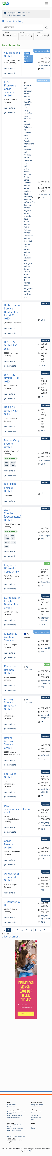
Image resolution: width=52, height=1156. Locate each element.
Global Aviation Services (27, 171)
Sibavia (27, 272)
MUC (43, 759)
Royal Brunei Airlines (27, 222)
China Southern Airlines (27, 258)
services (10, 1123)
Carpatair (28, 91)
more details (9, 68)
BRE (42, 687)
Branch (39, 32)
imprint (33, 1128)
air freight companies (16, 15)
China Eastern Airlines (27, 249)
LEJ (42, 396)
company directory (16, 12)
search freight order (37, 1104)
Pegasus (27, 210)
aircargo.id (34, 1115)
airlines (23, 1112)
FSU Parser (10, 1127)
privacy (33, 1127)
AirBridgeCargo (30, 202)
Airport (22, 32)
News (9, 1102)
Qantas (27, 105)
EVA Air (27, 227)
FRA (42, 69)
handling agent (12, 1115)
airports (19, 1115)
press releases (11, 1104)
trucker (9, 1113)
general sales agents (13, 1117)
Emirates (27, 127)
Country (6, 32)
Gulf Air (27, 99)
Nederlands (21, 1136)
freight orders (36, 1102)
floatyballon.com (36, 1117)
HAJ (43, 721)
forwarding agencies (13, 1112)
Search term (9, 27)
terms (33, 1125)
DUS (43, 464)
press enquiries (36, 1112)
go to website (10, 73)
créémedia (27, 1151)
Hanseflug (28, 113)
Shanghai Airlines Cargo (28, 266)
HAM (43, 365)
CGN (43, 320)
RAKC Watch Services (14, 1130)
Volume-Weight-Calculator (15, 1125)
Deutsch (9, 1136)
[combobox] (9, 35)
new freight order (36, 1106)
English (15, 1136)
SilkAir (26, 213)
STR (42, 651)
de (29, 12)
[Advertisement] (26, 1052)
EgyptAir (27, 102)
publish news (11, 1106)
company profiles (14, 1110)
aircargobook (36, 1110)
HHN (43, 430)
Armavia (27, 216)
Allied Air (27, 199)
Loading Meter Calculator (15, 1128)
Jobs (32, 1119)
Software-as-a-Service (27, 59)
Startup (26, 53)
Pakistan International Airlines (29, 144)
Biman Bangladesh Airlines (29, 288)
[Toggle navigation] (46, 3)
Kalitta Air (28, 160)
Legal (33, 1123)
